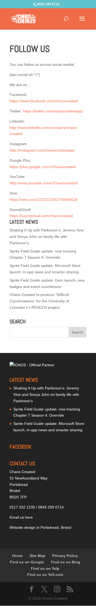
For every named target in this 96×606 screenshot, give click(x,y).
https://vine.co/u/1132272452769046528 (44, 199)
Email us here (21, 517)
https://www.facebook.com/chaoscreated (44, 101)
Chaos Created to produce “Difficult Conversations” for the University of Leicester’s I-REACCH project (39, 301)
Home (17, 556)
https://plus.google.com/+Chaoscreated (43, 167)
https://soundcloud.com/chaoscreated (41, 216)
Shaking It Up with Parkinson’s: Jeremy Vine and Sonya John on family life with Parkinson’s (47, 236)
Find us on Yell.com (45, 574)
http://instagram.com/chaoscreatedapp (42, 150)
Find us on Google (27, 562)
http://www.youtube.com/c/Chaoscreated (44, 183)
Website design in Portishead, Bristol (40, 527)
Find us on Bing (65, 562)
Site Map (37, 556)
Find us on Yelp (45, 568)
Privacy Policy (65, 556)
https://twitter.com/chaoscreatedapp (53, 111)
